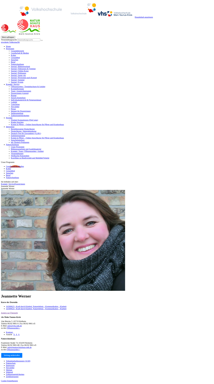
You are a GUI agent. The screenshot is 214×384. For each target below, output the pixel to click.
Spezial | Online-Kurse (20, 71)
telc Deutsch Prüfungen (20, 142)
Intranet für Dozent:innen (21, 111)
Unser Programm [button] (7, 162)
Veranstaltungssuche (9, 40)
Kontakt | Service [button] (12, 84)
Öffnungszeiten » (13, 328)
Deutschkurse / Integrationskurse (23, 131)
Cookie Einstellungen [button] (9, 381)
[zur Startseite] (68, 17)
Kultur (13, 55)
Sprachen (14, 60)
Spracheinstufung (18, 140)
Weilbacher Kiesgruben (20, 156)
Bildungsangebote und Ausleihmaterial (26, 149)
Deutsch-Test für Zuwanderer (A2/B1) (26, 133)
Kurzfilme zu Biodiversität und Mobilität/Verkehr (30, 158)
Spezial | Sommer (18, 80)
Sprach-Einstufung (18, 98)
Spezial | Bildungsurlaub (20, 66)
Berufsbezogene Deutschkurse (23, 129)
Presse (13, 109)
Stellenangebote (17, 113)
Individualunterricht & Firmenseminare (26, 100)
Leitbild (14, 102)
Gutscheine (15, 104)
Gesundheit (15, 58)
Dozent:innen (20, 93)
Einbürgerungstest (18, 136)
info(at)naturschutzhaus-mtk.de (19, 347)
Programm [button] (10, 49)
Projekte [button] (9, 118)
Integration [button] (10, 127)
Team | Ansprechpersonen (21, 91)
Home (8, 46)
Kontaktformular (17, 89)
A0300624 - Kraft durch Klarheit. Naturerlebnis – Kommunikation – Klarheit (36, 309)
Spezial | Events (17, 82)
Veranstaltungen (17, 153)
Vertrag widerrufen (12, 355)
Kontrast (10, 332)
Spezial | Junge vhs (18, 75)
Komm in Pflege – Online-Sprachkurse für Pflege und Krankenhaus (37, 124)
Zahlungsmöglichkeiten (20, 116)
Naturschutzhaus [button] (12, 145)
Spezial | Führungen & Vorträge (23, 69)
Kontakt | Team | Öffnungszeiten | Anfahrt (27, 151)
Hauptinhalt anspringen (144, 17)
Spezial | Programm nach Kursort (24, 78)
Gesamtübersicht (17, 51)
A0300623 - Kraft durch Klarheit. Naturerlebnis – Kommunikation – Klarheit (36, 306)
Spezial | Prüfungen (18, 73)
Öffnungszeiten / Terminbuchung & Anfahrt (28, 87)
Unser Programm (17, 147)
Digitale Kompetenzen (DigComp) (24, 120)
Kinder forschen (17, 122)
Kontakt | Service (7, 184)
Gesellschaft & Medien (20, 53)
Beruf (13, 62)
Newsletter (15, 107)
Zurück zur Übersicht (9, 313)
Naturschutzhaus (17, 64)
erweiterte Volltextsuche (10, 42)
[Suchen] (42, 40)
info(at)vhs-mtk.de (14, 326)
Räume (13, 95)
